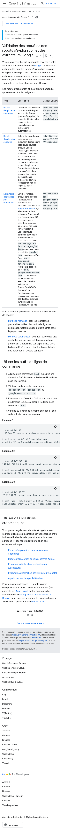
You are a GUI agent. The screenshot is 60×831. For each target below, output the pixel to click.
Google (38, 65)
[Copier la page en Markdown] (46, 55)
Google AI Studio (9, 744)
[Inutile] (36, 17)
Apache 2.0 (36, 638)
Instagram (7, 704)
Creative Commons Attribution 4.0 (26, 635)
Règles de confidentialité (37, 817)
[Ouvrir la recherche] (42, 3)
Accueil (5, 11)
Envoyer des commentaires (19, 23)
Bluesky (5, 699)
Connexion (51, 3)
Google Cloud (8, 754)
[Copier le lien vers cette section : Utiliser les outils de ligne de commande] (23, 367)
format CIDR (37, 601)
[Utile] (32, 17)
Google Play (7, 758)
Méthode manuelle (17, 321)
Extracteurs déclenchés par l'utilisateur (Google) (32, 573)
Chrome (6, 735)
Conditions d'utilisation (12, 817)
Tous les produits (10, 805)
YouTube (6, 718)
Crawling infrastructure (23, 3)
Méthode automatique (19, 336)
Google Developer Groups (13, 668)
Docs (37, 11)
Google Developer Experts (14, 672)
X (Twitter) (7, 713)
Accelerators (8, 677)
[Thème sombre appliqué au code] (55, 426)
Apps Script (22, 591)
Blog (4, 694)
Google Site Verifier (26, 208)
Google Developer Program (14, 663)
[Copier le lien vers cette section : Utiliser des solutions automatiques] (27, 523)
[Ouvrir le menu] (5, 3)
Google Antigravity (10, 749)
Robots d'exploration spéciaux (9, 139)
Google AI (6, 800)
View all (5, 763)
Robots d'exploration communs (9, 110)
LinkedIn (6, 708)
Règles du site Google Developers (32, 641)
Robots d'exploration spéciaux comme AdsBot (31, 559)
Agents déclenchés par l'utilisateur (25, 578)
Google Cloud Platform (12, 796)
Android (6, 730)
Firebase (6, 740)
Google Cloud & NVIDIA (12, 682)
